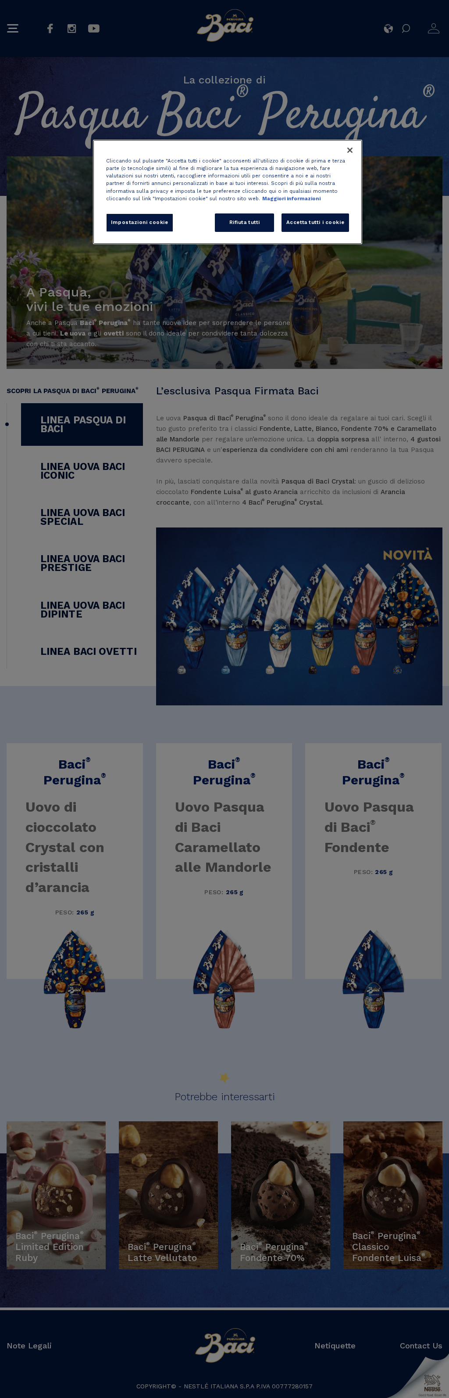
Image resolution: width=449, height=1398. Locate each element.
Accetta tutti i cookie (315, 222)
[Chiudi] (350, 150)
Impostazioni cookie (139, 222)
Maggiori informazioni (291, 198)
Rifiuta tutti (244, 222)
